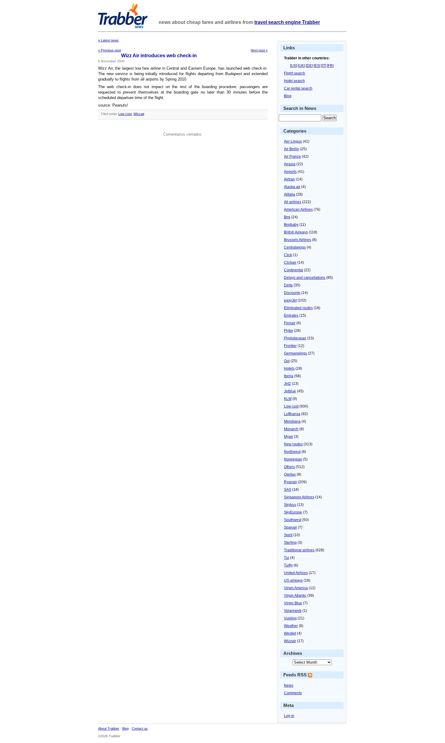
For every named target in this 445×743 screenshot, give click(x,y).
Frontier (290, 346)
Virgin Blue (293, 603)
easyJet (290, 300)
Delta (288, 285)
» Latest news (108, 40)
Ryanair (290, 482)
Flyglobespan (295, 338)
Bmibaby (291, 225)
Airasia (289, 164)
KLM (288, 399)
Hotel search (294, 81)
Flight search (294, 73)
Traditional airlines (299, 550)
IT (323, 66)
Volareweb (293, 611)
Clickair (290, 262)
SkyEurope (293, 512)
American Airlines (298, 209)
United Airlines (296, 573)
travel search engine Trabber (287, 22)
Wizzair (139, 114)
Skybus (290, 505)
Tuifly (288, 565)
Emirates (291, 315)
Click (288, 255)
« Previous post (109, 50)
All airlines (292, 202)
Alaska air (292, 187)
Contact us (140, 728)
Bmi (287, 217)
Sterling (290, 542)
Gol (287, 361)
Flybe (288, 331)
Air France (292, 156)
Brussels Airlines (297, 240)
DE (309, 66)
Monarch (291, 429)
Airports (290, 172)
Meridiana (292, 421)
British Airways (296, 232)
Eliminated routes (298, 308)
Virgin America (296, 588)
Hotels (289, 368)
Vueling (290, 618)
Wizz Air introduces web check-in (159, 55)
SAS (287, 489)
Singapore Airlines (299, 497)
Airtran (289, 179)
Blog (288, 96)
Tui (286, 558)
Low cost (125, 114)
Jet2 (287, 383)
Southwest (292, 520)
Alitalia (289, 194)
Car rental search (298, 88)
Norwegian (293, 459)
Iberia (288, 376)
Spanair (290, 527)
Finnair (289, 323)
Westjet (290, 633)
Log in (289, 716)
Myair (288, 436)
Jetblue (290, 391)
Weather (291, 626)
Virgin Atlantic (295, 595)
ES (317, 66)
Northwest (292, 452)
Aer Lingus (293, 141)
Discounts (292, 293)
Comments (293, 693)
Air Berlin (291, 149)
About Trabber (108, 728)
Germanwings (295, 353)
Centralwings (295, 247)
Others (289, 467)
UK (301, 66)
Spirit (288, 535)
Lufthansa (292, 414)
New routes (293, 444)
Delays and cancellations (304, 278)
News (288, 685)
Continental (293, 270)
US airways (293, 580)
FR (330, 66)
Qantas (290, 474)
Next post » (259, 50)
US (293, 66)
